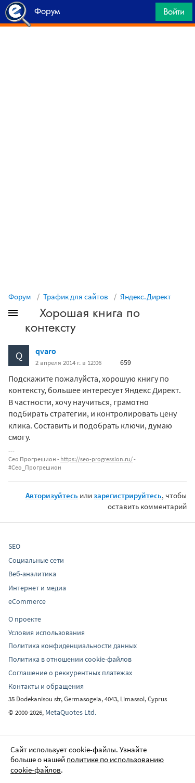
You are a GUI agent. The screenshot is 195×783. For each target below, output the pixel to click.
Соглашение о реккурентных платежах (70, 672)
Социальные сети (36, 560)
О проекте (24, 619)
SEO (14, 546)
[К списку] (30, 315)
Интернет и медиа (37, 587)
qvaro (45, 351)
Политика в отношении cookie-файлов (70, 659)
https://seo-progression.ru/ (96, 459)
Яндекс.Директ (145, 296)
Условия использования (46, 632)
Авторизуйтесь (51, 495)
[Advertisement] (97, 53)
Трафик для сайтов (75, 296)
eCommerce (27, 601)
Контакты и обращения (46, 686)
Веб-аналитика (32, 573)
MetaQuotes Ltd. (70, 712)
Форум (19, 296)
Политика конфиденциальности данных (72, 645)
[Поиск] (144, 14)
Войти (174, 11)
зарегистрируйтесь (128, 495)
